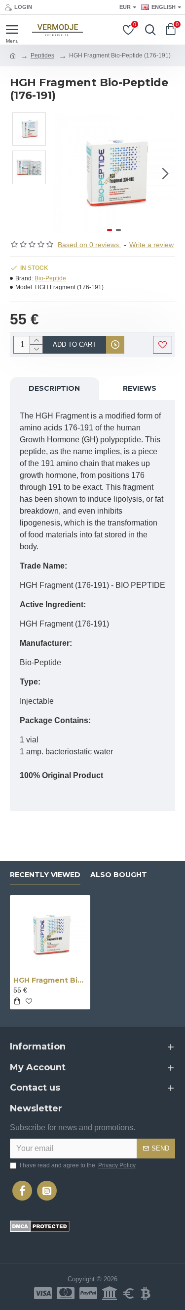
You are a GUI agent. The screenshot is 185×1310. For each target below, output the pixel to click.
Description (54, 388)
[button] (63, 173)
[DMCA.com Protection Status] (40, 1226)
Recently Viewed (45, 875)
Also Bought (118, 875)
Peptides (42, 55)
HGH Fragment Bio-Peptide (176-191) (50, 980)
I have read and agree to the (78, 1165)
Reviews (139, 388)
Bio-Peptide (50, 278)
